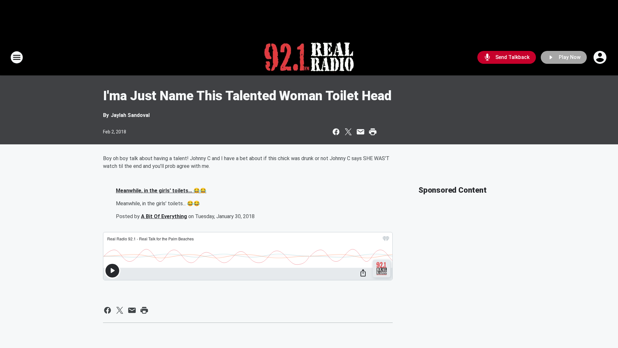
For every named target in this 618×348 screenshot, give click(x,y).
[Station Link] (309, 57)
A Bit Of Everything (164, 216)
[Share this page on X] (348, 131)
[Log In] (601, 57)
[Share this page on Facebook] (336, 131)
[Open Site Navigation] (16, 57)
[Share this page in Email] (360, 131)
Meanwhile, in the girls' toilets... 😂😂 (161, 191)
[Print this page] (372, 131)
